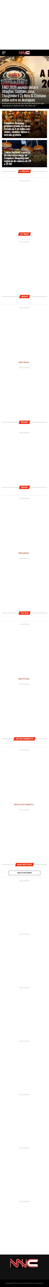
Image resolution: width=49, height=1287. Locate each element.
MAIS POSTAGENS (24, 873)
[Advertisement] (24, 25)
